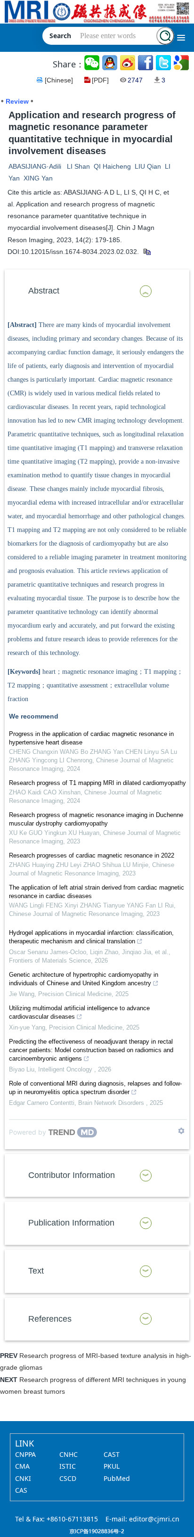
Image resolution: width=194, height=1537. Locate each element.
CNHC (68, 1454)
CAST (112, 1454)
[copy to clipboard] (147, 251)
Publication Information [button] (71, 1222)
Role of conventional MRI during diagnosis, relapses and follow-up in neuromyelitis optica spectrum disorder (95, 1088)
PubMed (117, 1478)
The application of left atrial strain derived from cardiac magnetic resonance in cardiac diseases (96, 891)
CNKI (23, 1478)
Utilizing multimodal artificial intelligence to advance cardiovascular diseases (79, 1012)
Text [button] (36, 1270)
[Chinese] (59, 80)
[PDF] (100, 80)
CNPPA (25, 1454)
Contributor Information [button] (71, 1175)
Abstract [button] (43, 290)
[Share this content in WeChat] (92, 63)
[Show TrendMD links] (181, 1131)
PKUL (112, 1466)
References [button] (50, 1319)
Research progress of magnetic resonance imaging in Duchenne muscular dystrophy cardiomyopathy (96, 819)
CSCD (67, 1478)
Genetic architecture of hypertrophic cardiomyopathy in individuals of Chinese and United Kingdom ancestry (83, 979)
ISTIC (67, 1466)
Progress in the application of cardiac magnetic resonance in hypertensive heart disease (91, 738)
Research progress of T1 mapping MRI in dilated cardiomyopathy (97, 782)
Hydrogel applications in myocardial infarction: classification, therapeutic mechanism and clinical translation (91, 937)
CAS (21, 1490)
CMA (22, 1466)
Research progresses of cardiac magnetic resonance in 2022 (91, 855)
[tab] (97, 291)
